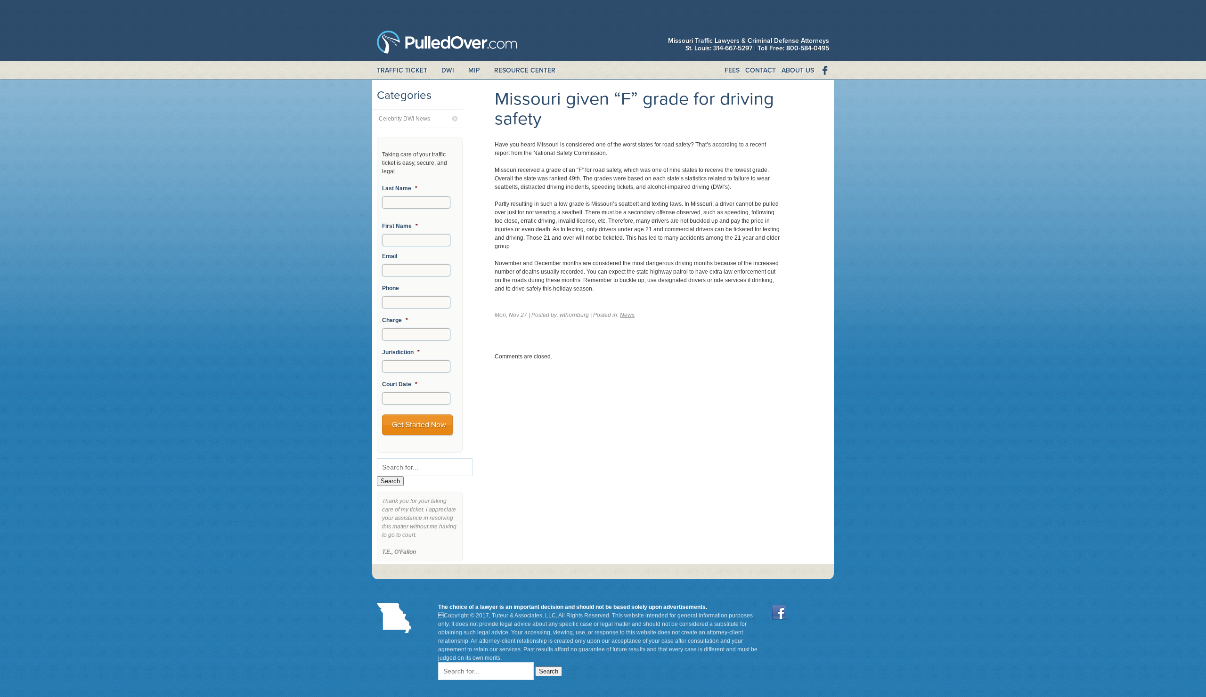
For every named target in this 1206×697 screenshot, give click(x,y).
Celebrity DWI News (404, 118)
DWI (447, 70)
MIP (474, 70)
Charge (395, 320)
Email (389, 256)
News (627, 315)
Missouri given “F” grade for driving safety (634, 109)
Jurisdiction (401, 352)
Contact (760, 70)
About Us (798, 70)
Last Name (399, 188)
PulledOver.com (447, 44)
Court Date (399, 384)
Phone (390, 288)
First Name (400, 226)
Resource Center (524, 70)
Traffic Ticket (402, 70)
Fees (732, 70)
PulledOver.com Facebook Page (824, 70)
